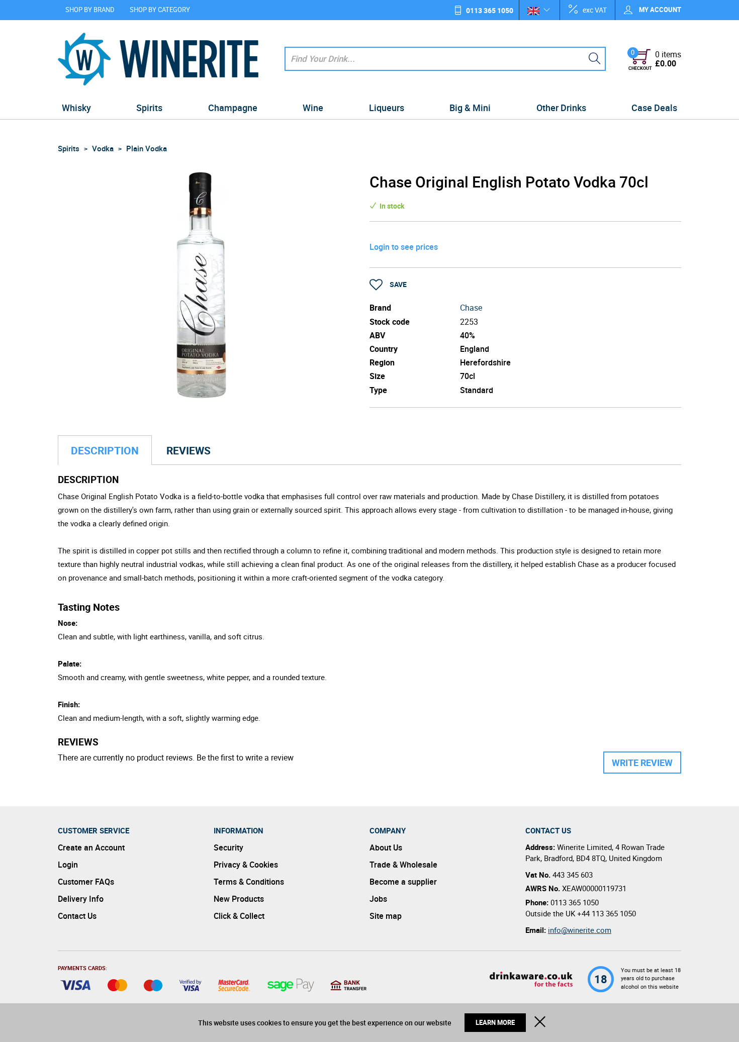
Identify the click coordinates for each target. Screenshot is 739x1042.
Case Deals (654, 108)
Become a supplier (403, 881)
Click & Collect (239, 915)
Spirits (149, 108)
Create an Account (91, 847)
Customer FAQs (86, 881)
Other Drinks (561, 108)
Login (68, 864)
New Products (239, 898)
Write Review (642, 762)
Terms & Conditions (249, 881)
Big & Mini (470, 108)
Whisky (76, 108)
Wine (313, 108)
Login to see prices (403, 246)
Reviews (188, 450)
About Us (385, 847)
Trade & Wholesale (403, 864)
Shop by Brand (90, 9)
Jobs (378, 898)
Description (105, 450)
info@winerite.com (579, 930)
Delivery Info (81, 898)
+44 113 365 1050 (606, 913)
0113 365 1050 (489, 10)
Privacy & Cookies (246, 864)
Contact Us (77, 915)
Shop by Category (160, 9)
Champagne (232, 108)
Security (228, 847)
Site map (385, 915)
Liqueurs (386, 108)
